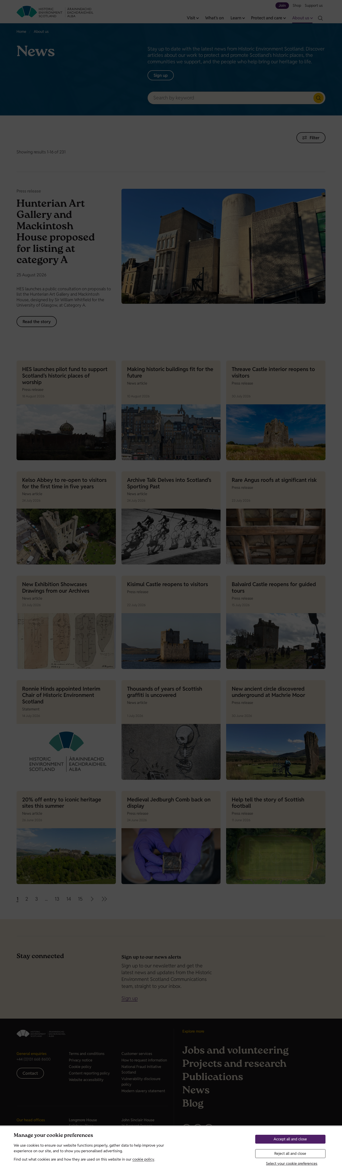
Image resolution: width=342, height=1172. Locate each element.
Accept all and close (290, 1139)
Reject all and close (290, 1153)
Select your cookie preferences (291, 1163)
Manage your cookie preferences (53, 1136)
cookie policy (143, 1159)
